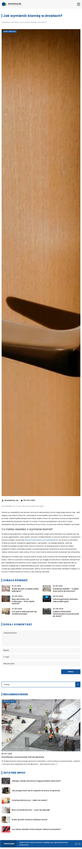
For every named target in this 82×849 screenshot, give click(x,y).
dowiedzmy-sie (11, 500)
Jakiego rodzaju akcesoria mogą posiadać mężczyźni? (36, 781)
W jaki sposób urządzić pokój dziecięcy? (25, 590)
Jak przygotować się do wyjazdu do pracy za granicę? (36, 791)
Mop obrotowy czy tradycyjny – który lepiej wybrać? (23, 601)
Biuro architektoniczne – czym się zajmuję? (31, 810)
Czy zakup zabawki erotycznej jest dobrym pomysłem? (36, 829)
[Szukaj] (77, 684)
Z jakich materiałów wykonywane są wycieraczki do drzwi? (66, 614)
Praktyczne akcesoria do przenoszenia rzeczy (23, 757)
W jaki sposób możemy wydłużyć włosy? (30, 820)
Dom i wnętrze (10, 31)
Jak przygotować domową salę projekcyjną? (65, 600)
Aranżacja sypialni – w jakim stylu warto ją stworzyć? (66, 590)
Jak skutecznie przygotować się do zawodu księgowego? (44, 842)
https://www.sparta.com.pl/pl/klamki (41, 540)
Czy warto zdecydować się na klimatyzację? (24, 613)
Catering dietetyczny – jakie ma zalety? (30, 800)
